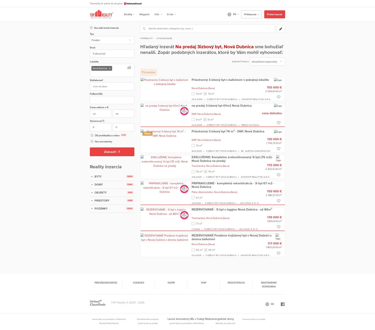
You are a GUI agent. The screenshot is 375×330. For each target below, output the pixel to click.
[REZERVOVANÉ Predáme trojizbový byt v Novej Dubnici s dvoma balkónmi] (165, 237)
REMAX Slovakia (250, 125)
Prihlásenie (250, 14)
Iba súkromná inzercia (106, 27)
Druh (92, 47)
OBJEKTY (100, 192)
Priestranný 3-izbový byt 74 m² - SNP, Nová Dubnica (228, 131)
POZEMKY (101, 208)
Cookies (138, 282)
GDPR (171, 282)
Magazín (144, 14)
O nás (170, 14)
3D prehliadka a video (110, 135)
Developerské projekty (148, 319)
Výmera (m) (97, 120)
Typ (92, 33)
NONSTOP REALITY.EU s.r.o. (256, 99)
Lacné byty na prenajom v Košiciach (109, 319)
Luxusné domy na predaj (253, 319)
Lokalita (94, 61)
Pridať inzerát (274, 14)
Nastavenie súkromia (269, 284)
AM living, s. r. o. (249, 203)
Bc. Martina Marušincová (255, 151)
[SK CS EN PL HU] (231, 14)
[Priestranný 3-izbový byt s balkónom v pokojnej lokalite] (165, 81)
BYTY (98, 176)
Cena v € (99, 107)
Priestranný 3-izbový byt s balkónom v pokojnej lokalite (230, 79)
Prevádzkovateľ (106, 282)
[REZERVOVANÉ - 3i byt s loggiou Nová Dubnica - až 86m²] (165, 211)
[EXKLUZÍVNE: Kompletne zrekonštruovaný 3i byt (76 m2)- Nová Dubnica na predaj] (165, 161)
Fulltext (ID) (96, 93)
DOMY (98, 184)
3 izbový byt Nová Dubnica (222, 99)
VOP (203, 282)
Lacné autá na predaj (148, 323)
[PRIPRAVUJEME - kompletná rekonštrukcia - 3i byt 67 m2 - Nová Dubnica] (165, 187)
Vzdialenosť (96, 80)
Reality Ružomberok (109, 323)
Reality (128, 14)
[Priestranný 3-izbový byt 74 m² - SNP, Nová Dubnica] (165, 133)
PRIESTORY (101, 200)
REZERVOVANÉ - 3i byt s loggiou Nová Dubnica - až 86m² (232, 209)
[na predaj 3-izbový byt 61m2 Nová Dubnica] (165, 107)
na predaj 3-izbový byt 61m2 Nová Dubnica (222, 105)
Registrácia (236, 282)
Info (157, 14)
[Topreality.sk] (101, 14)
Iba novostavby (103, 141)
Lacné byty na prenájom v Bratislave (187, 323)
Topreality (146, 38)
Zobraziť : (112, 151)
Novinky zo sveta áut (225, 323)
